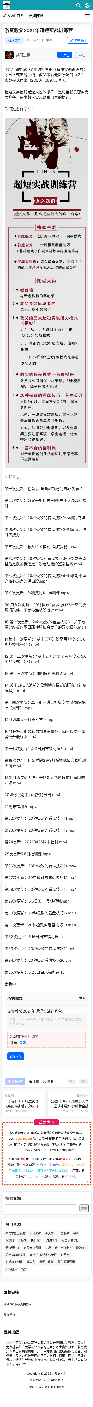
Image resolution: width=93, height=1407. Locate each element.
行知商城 (36, 15)
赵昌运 (65, 1255)
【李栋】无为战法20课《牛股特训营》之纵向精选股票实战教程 (23, 1106)
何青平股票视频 (15, 1233)
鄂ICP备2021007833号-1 (46, 1380)
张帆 (76, 1233)
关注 (66, 55)
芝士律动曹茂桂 (15, 1255)
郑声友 (31, 1262)
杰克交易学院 (70, 1241)
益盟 (48, 1248)
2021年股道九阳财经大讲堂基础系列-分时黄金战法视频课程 (69, 1106)
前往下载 (80, 40)
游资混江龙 (12, 1248)
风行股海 (11, 1269)
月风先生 (52, 1241)
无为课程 (36, 1241)
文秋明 (22, 1241)
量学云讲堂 (46, 1262)
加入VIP (13, 15)
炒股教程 (9, 1314)
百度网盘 (15, 1056)
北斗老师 (35, 1233)
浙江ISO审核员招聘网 (17, 1304)
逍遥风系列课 (14, 1262)
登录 (22, 1042)
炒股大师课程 (32, 1248)
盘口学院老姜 (63, 1248)
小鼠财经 (63, 1233)
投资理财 (14, 40)
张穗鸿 (9, 1241)
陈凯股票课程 (66, 1262)
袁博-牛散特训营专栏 (43, 1255)
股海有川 (82, 1248)
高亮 (24, 1269)
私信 (82, 55)
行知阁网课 (58, 1373)
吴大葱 (49, 1233)
